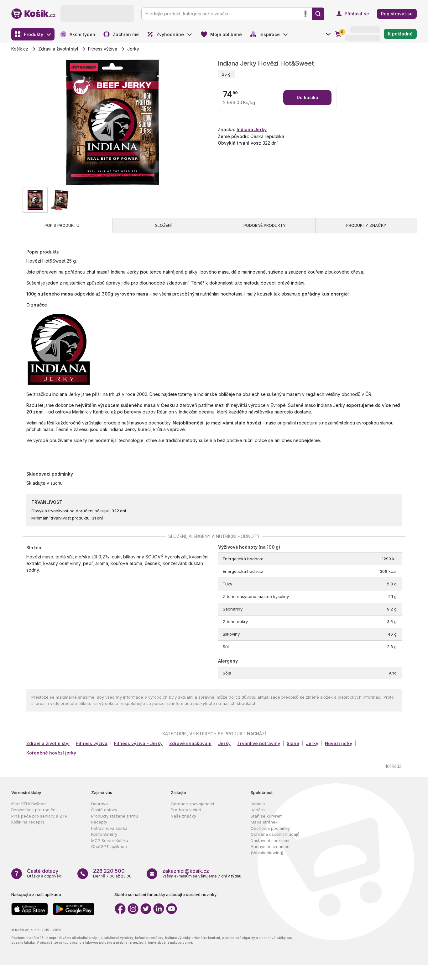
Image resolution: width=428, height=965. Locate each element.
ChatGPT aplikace (109, 846)
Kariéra (258, 809)
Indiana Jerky (252, 129)
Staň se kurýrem (267, 815)
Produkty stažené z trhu (114, 815)
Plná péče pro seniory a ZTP (39, 815)
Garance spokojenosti (192, 803)
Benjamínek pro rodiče (33, 809)
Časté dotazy (104, 809)
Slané (293, 743)
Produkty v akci (186, 809)
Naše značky (183, 815)
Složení (163, 225)
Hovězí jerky (338, 743)
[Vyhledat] (318, 14)
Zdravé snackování (190, 743)
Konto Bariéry (104, 834)
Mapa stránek (264, 821)
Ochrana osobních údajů (275, 834)
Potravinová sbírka (109, 828)
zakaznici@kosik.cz (185, 870)
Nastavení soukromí (270, 840)
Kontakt (258, 803)
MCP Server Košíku (109, 840)
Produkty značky (366, 225)
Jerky (224, 743)
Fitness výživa (91, 743)
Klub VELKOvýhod (28, 803)
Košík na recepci (27, 821)
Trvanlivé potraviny (258, 743)
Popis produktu (61, 225)
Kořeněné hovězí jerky (51, 752)
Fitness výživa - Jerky (138, 743)
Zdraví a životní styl (48, 743)
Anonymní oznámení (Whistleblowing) (270, 849)
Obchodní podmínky (270, 828)
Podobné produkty (264, 225)
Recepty (99, 821)
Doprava (99, 803)
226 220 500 (109, 870)
